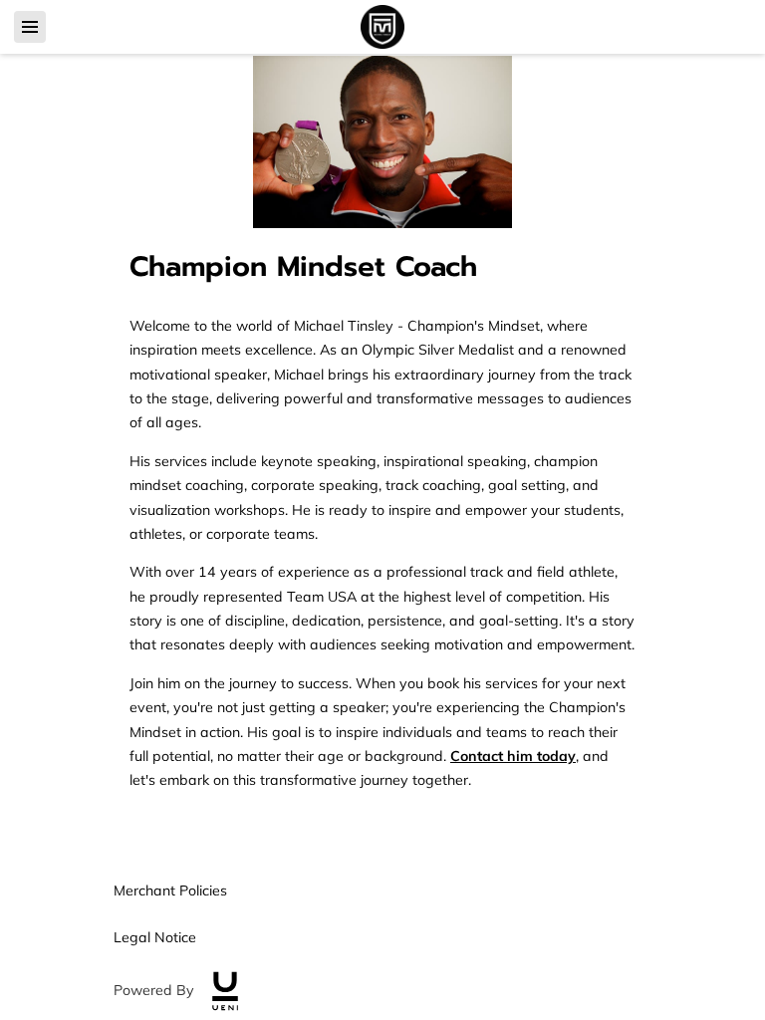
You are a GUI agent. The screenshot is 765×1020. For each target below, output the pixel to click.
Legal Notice (155, 937)
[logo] (225, 991)
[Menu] (30, 27)
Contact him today (513, 756)
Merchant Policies (170, 890)
